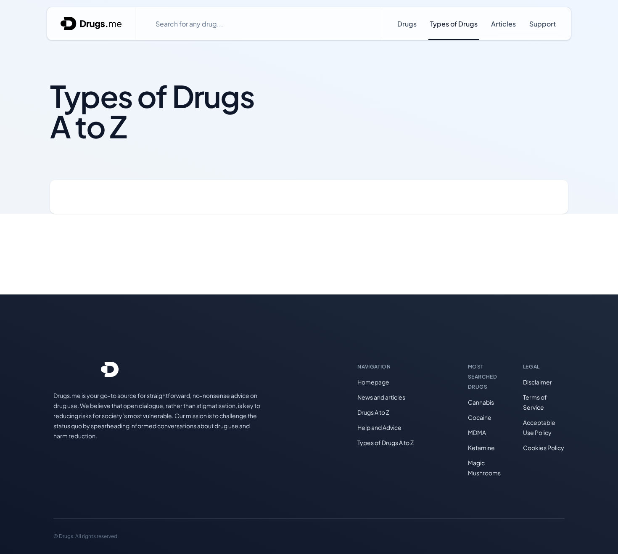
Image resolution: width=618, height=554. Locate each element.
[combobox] (258, 23)
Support (542, 23)
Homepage (373, 382)
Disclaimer (537, 382)
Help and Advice (379, 427)
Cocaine (479, 417)
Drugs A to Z (373, 412)
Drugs (407, 23)
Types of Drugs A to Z (385, 442)
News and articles (381, 397)
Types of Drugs (454, 23)
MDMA (477, 432)
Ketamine (481, 447)
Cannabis (481, 402)
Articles (503, 23)
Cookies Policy (543, 447)
